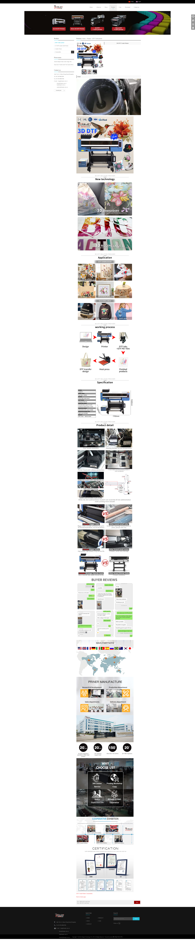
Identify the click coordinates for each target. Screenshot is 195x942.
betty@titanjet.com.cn (61, 83)
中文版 (132, 1)
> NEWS (88, 921)
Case (120, 7)
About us (98, 7)
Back (137, 902)
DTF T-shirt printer (97, 38)
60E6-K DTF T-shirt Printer (85, 901)
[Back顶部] (193, 28)
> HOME (88, 918)
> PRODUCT (100, 918)
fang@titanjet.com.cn (62, 81)
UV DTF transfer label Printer (61, 45)
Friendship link (58, 90)
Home (91, 7)
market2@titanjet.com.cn (62, 87)
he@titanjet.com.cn (61, 84)
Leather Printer (58, 48)
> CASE (99, 921)
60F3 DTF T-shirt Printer (84, 903)
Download (127, 7)
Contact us (136, 7)
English (139, 1)
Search (136, 918)
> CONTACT (89, 924)
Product (113, 7)
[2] (97, 23)
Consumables (58, 52)
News (106, 7)
